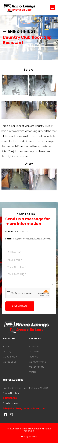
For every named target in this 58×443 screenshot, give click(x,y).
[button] (52, 7)
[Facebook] (5, 414)
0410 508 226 (21, 231)
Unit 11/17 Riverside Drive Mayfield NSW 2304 (25, 388)
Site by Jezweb (29, 436)
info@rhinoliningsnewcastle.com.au (32, 238)
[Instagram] (11, 414)
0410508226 (10, 398)
